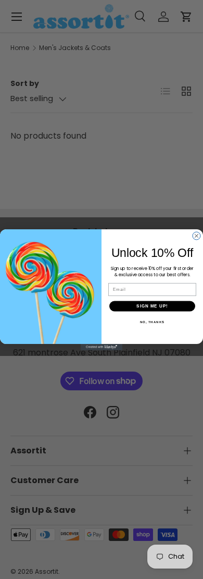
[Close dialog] (196, 236)
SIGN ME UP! (152, 306)
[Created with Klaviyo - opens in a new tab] (101, 347)
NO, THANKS (152, 322)
